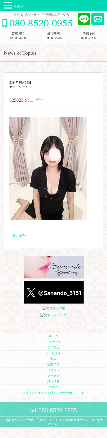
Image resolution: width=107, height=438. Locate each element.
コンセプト (53, 342)
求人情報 (53, 381)
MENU (18, 6)
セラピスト (53, 353)
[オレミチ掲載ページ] (53, 315)
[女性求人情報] (53, 308)
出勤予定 (53, 364)
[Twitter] (54, 301)
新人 (53, 359)
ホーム (53, 336)
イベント (53, 370)
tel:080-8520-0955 (53, 410)
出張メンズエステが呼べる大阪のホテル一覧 (53, 393)
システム (53, 347)
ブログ (53, 387)
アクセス (53, 376)
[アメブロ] (54, 276)
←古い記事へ (18, 235)
